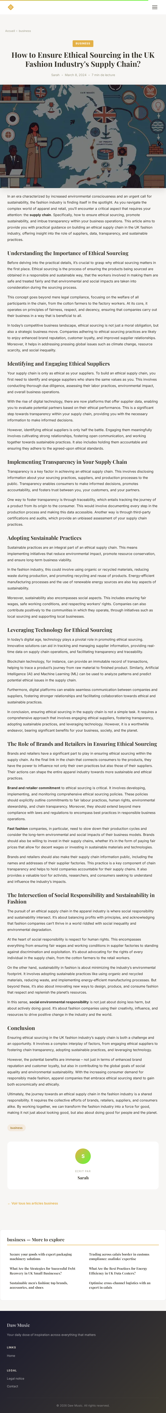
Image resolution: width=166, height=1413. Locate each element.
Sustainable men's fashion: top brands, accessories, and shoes (39, 1285)
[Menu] (154, 7)
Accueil (10, 31)
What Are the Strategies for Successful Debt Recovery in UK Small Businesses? (42, 1270)
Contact (12, 1386)
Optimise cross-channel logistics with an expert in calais (119, 1285)
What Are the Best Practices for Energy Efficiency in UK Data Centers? (118, 1270)
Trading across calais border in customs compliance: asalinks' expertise (119, 1256)
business (25, 31)
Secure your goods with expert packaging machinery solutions (41, 1256)
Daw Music (18, 1325)
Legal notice (15, 1378)
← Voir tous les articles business (32, 1203)
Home (11, 1355)
